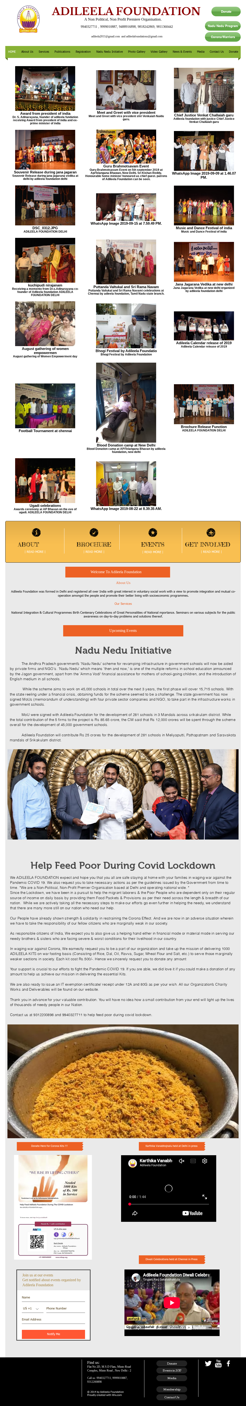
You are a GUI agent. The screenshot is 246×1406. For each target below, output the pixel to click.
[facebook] (228, 1363)
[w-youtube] (218, 1363)
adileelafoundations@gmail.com (144, 36)
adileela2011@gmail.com (105, 36)
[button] (27, 52)
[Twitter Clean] (208, 1363)
